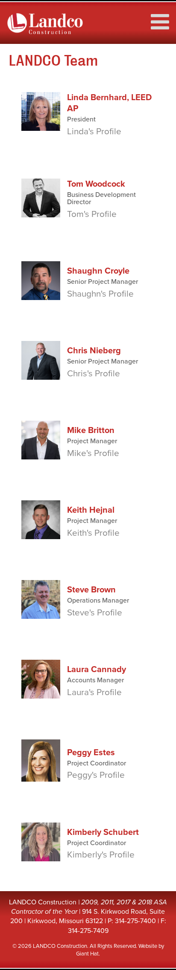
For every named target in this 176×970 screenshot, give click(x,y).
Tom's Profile (92, 214)
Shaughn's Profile (100, 294)
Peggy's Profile (96, 775)
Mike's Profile (93, 453)
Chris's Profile (93, 373)
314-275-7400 (135, 921)
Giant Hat (87, 953)
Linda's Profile (94, 131)
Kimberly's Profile (101, 854)
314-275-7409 (88, 931)
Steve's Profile (94, 612)
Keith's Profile (93, 533)
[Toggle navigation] (157, 17)
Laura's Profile (94, 692)
